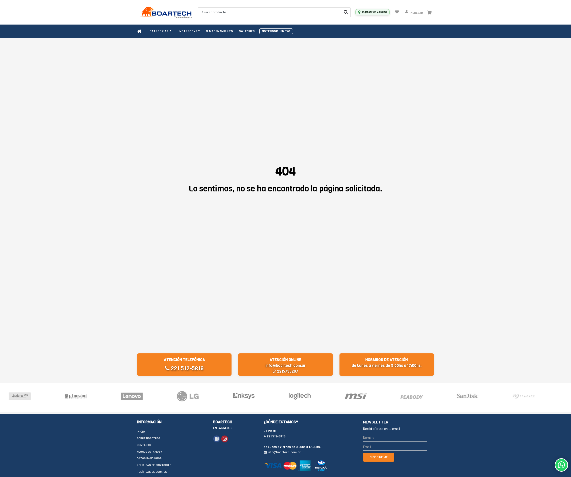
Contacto (144, 445)
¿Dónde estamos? (149, 452)
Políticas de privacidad (154, 465)
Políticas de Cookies (152, 472)
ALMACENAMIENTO (219, 31)
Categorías (159, 31)
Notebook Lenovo (276, 31)
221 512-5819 (187, 368)
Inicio (141, 431)
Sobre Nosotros (148, 438)
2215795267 (287, 371)
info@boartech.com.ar (285, 365)
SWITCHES (247, 31)
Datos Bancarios (149, 458)
